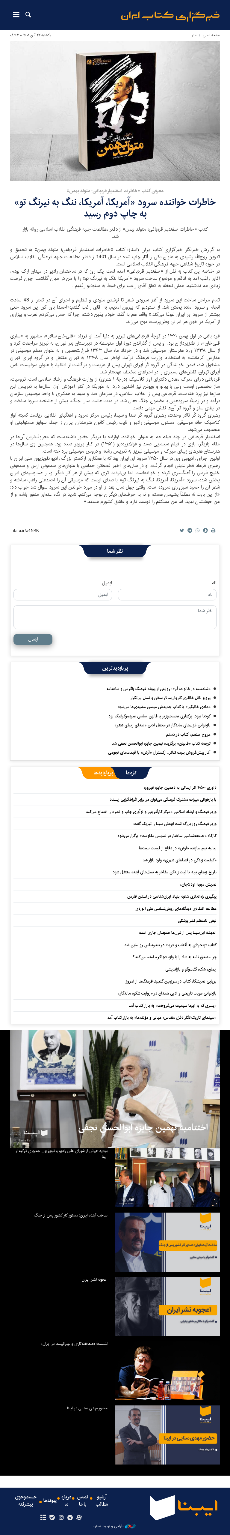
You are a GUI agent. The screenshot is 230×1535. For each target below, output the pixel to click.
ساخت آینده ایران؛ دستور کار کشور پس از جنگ (71, 1215)
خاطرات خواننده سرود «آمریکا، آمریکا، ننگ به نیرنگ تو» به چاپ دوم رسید (115, 208)
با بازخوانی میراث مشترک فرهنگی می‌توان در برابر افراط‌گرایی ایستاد (163, 799)
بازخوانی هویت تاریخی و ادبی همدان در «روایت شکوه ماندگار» (167, 993)
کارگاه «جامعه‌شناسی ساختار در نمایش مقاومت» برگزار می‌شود (167, 836)
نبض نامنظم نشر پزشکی (197, 920)
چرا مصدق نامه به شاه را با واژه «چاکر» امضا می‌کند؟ (175, 957)
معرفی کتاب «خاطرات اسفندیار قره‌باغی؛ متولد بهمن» (115, 191)
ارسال (33, 639)
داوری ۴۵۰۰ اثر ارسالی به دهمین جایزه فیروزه (180, 787)
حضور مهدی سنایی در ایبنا (87, 1408)
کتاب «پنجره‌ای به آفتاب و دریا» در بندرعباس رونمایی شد (170, 945)
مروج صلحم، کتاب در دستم (188, 734)
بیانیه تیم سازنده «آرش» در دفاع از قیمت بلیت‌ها (178, 848)
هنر (194, 35)
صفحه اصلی (211, 35)
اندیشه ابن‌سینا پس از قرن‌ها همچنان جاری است (178, 932)
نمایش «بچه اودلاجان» (198, 884)
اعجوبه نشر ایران (95, 1279)
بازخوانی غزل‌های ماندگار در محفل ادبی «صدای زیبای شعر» (162, 725)
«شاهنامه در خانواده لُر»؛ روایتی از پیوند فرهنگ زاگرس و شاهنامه (159, 689)
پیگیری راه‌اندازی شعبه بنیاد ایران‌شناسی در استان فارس (172, 896)
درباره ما (66, 1501)
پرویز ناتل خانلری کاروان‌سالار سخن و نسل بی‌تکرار (170, 698)
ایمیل (107, 583)
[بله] (52, 1517)
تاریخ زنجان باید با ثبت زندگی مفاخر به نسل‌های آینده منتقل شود (165, 872)
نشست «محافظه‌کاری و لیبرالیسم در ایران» (74, 1343)
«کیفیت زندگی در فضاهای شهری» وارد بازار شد (180, 860)
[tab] (131, 773)
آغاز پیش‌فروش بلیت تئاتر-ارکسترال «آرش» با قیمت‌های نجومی (159, 752)
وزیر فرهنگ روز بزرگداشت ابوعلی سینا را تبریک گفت (175, 824)
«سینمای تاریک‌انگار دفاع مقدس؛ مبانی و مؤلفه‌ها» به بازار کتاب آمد (162, 1017)
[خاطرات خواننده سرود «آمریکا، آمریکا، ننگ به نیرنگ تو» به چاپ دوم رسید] (115, 111)
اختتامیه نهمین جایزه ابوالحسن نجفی (143, 1127)
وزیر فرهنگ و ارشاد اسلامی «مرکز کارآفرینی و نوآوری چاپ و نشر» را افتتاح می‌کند (151, 812)
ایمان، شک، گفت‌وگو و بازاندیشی (191, 969)
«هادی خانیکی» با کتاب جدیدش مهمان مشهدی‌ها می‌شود (164, 707)
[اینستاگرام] (61, 1517)
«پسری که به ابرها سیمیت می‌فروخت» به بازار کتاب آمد (172, 1005)
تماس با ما (82, 1501)
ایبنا (170, 16)
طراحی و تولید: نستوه (108, 1526)
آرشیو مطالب (102, 1501)
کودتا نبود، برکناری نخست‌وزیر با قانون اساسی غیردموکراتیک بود (159, 716)
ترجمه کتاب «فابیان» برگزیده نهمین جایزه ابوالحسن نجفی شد (161, 743)
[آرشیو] (43, 1517)
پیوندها (50, 1500)
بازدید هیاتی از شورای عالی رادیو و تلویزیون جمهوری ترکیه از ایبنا (61, 1154)
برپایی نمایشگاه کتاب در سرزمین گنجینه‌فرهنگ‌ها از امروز (171, 981)
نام (214, 583)
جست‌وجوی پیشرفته (26, 1501)
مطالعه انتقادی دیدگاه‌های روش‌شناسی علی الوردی (176, 908)
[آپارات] (79, 1517)
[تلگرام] (70, 1517)
